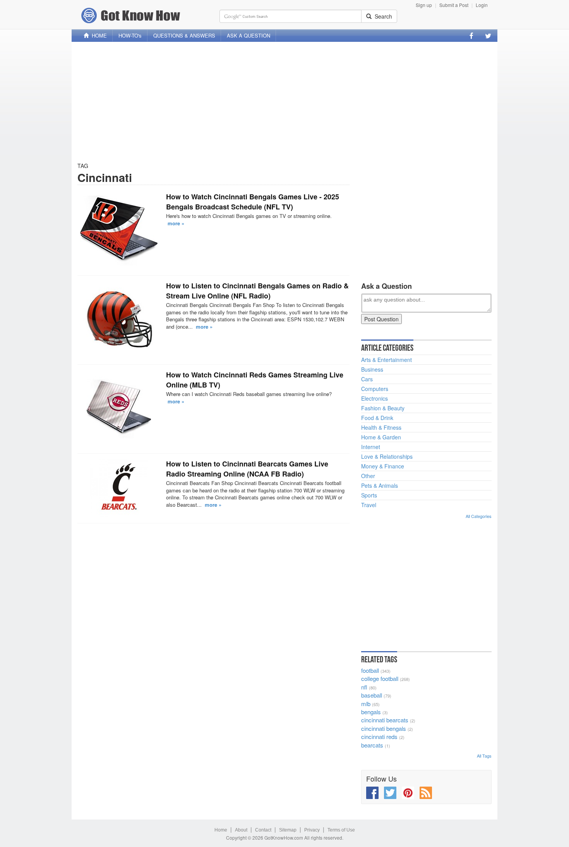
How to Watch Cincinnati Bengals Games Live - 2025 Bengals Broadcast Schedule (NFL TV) (252, 202)
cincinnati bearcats (384, 720)
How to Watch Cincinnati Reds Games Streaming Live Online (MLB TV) (254, 380)
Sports (369, 495)
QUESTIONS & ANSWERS (184, 35)
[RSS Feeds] (426, 793)
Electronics (374, 398)
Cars (367, 379)
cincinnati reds (379, 736)
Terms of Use (341, 830)
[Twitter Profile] (488, 35)
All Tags (484, 756)
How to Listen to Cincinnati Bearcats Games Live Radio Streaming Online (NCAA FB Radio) (247, 469)
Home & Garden (381, 437)
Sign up (424, 5)
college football (379, 678)
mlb (365, 704)
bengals (371, 712)
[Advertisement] (284, 102)
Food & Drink (377, 418)
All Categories (479, 516)
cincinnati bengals (383, 728)
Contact (263, 830)
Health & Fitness (381, 427)
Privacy (312, 830)
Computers (374, 389)
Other (368, 476)
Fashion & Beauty (382, 408)
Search (382, 16)
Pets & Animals (379, 485)
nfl (364, 687)
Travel (368, 505)
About (241, 830)
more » (176, 223)
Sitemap (287, 830)
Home (220, 830)
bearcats (372, 745)
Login (482, 5)
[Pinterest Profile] (408, 793)
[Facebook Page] (471, 35)
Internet (370, 447)
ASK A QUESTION (248, 35)
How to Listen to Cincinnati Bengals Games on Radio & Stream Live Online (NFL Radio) (257, 291)
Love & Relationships (387, 456)
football (370, 670)
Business (372, 369)
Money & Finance (382, 466)
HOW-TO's (130, 35)
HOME (98, 35)
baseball (371, 695)
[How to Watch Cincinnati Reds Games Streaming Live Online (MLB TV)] (118, 409)
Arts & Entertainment (386, 359)
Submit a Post (453, 5)
